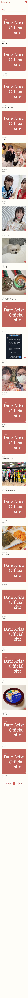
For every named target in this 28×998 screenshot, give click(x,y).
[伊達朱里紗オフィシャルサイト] (5, 2)
